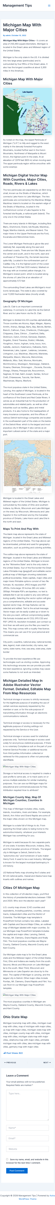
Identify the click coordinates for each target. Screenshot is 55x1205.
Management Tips (17, 5)
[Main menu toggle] (49, 6)
